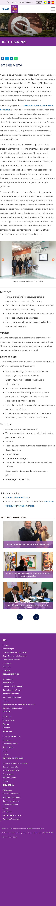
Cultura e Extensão (13, 758)
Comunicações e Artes (11, 690)
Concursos (7, 667)
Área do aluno (8, 747)
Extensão (6, 728)
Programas (7, 740)
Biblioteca (8, 785)
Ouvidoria (6, 670)
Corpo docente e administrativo (15, 656)
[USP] (39, 2)
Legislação (7, 663)
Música (5, 701)
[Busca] (8, 2)
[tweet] (7, 58)
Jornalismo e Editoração (12, 697)
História (6, 645)
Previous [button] (3, 260)
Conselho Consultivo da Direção (15, 652)
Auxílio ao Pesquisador (11, 797)
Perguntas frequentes (11, 819)
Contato (6, 754)
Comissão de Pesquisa (11, 736)
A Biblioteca (7, 790)
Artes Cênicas (8, 679)
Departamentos (11, 674)
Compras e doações (10, 804)
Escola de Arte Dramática (12, 708)
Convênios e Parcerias (11, 660)
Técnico (6, 724)
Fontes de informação (11, 794)
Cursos (6, 712)
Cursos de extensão (10, 767)
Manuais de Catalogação (12, 815)
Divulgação (7, 812)
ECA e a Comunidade (11, 770)
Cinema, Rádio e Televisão (13, 686)
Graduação (7, 717)
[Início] (10, 9)
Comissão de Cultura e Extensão (15, 763)
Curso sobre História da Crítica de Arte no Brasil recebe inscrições (28, 574)
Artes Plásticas (8, 683)
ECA (4, 640)
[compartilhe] (2, 58)
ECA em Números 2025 (16, 497)
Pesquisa (7, 731)
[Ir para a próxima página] (36, 617)
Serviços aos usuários (11, 801)
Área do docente (9, 778)
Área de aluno (8, 774)
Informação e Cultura (11, 694)
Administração (8, 649)
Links (5, 751)
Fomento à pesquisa (10, 744)
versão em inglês (25, 506)
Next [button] (53, 260)
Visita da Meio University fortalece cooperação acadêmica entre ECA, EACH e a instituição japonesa (28, 605)
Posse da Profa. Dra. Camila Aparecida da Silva (28, 544)
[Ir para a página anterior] (20, 617)
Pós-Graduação (9, 720)
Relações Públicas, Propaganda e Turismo (19, 704)
